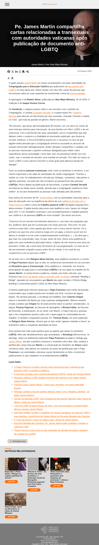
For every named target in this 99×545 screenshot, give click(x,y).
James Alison (15, 341)
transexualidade (77, 93)
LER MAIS (11, 482)
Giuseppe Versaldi (41, 113)
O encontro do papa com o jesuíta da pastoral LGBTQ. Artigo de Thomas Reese (52, 374)
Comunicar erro (18, 441)
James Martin (30, 83)
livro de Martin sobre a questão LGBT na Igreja (46, 276)
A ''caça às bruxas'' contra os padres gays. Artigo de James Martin (46, 420)
